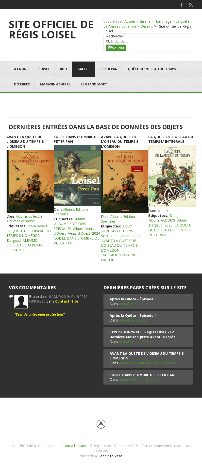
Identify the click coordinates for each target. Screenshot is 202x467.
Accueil (129, 21)
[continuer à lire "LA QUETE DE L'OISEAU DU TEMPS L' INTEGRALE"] (172, 176)
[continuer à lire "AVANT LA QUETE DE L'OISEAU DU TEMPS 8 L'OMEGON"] (30, 181)
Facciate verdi (111, 455)
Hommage (162, 21)
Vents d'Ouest (79, 233)
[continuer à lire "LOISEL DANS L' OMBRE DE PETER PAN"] (77, 175)
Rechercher (115, 36)
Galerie (145, 21)
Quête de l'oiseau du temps (152, 69)
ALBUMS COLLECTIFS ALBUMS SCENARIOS (24, 245)
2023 (168, 225)
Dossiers (22, 84)
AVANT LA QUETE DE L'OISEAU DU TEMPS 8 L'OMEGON (25, 141)
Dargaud (14, 240)
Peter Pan (109, 69)
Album (80, 219)
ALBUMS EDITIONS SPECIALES (70, 226)
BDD (63, 69)
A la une (21, 69)
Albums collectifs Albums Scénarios (24, 219)
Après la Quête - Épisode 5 (133, 299)
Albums (163, 210)
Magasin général (55, 84)
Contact (62, 301)
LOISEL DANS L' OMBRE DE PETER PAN (142, 374)
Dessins (146, 26)
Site (74, 301)
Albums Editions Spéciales (139, 379)
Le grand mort (94, 84)
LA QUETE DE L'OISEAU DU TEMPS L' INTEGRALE (170, 139)
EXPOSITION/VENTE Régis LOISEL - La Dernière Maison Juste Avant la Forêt (142, 334)
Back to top (101, 424)
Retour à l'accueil (72, 445)
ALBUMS (168, 220)
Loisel (44, 69)
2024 (32, 226)
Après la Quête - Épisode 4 (133, 315)
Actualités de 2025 (133, 303)
